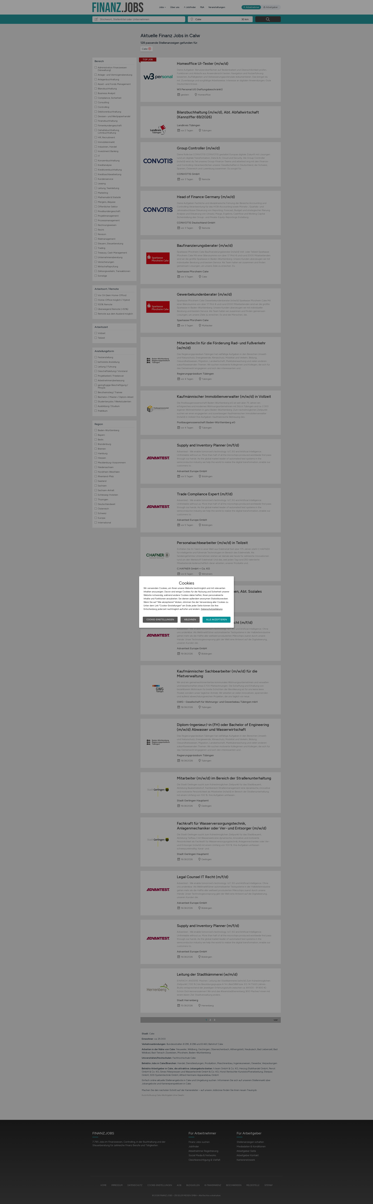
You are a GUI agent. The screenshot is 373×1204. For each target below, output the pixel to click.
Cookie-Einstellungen (160, 619)
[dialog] (186, 602)
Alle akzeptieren (216, 619)
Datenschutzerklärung (211, 609)
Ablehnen (190, 619)
